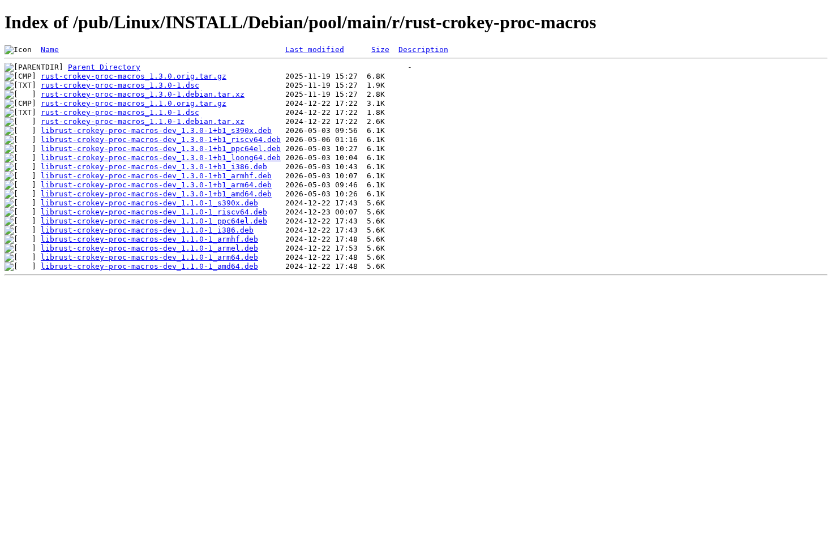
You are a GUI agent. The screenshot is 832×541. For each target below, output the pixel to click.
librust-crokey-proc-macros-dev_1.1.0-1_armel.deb (149, 248)
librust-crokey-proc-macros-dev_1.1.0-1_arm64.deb (149, 257)
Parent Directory (104, 67)
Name (50, 49)
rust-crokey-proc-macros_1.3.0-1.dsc (120, 85)
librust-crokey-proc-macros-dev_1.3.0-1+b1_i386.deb (154, 166)
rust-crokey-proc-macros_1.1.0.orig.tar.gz (133, 103)
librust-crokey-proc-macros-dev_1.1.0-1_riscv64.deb (154, 212)
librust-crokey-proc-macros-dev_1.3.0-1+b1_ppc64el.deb (161, 148)
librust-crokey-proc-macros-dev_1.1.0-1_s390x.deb (149, 203)
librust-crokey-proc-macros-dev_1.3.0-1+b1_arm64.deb (156, 185)
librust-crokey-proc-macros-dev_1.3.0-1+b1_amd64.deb (156, 194)
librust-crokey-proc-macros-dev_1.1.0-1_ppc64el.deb (154, 221)
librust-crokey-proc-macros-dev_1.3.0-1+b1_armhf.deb (156, 175)
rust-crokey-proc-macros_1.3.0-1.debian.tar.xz (143, 94)
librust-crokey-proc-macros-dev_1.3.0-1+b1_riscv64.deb (161, 139)
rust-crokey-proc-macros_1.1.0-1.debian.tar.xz (143, 121)
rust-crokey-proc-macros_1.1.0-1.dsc (120, 112)
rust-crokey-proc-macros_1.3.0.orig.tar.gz (133, 76)
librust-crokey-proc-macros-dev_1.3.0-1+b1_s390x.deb (156, 130)
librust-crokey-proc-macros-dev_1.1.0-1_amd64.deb (149, 266)
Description (423, 49)
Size (380, 49)
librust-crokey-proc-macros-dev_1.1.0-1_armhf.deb (149, 239)
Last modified (314, 49)
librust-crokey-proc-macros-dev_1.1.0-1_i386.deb (147, 230)
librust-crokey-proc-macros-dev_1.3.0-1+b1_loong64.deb (161, 157)
